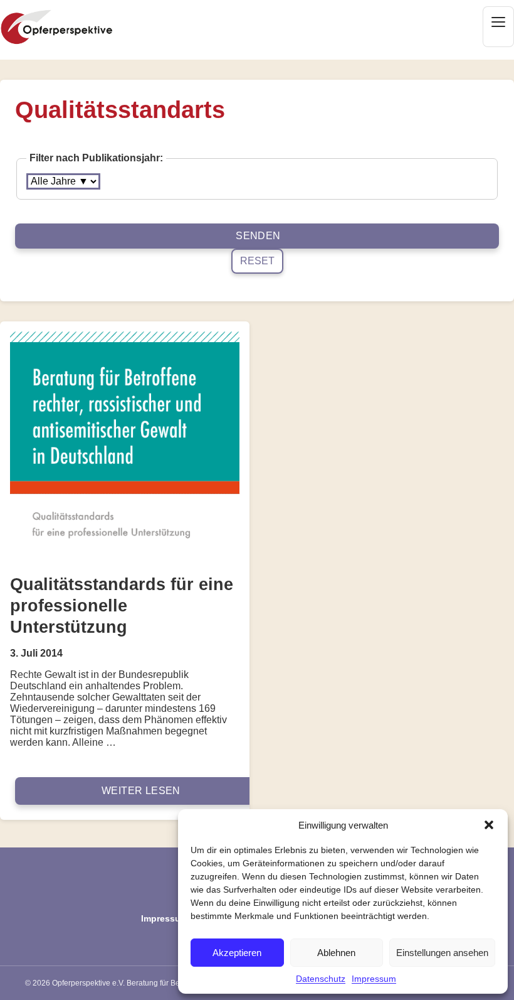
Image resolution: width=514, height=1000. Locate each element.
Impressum (374, 979)
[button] (489, 825)
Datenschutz (320, 979)
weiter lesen (141, 790)
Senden (258, 235)
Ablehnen (336, 952)
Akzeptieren (236, 952)
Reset (257, 260)
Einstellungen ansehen (442, 952)
